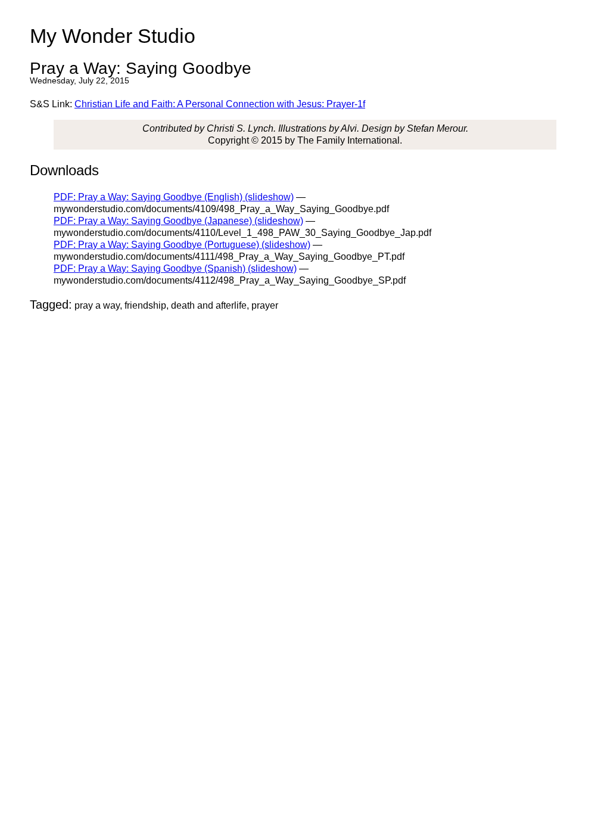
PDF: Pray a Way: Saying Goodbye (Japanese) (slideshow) (178, 221)
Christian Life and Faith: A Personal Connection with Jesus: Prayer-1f (219, 104)
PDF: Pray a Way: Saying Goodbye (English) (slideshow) (174, 197)
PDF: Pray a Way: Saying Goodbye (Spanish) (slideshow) (175, 268)
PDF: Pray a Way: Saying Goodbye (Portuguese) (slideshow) (182, 245)
